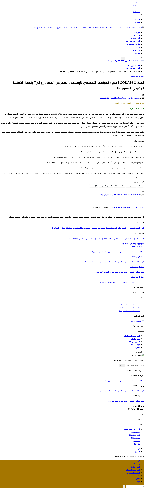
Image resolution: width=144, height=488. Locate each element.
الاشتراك (121, 365)
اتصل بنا (137, 22)
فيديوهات (136, 53)
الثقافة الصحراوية (133, 44)
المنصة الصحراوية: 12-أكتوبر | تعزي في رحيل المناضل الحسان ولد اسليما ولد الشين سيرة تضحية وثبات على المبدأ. (106, 238)
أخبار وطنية (135, 38)
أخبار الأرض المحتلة (133, 41)
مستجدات (136, 35)
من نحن (137, 19)
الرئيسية (137, 32)
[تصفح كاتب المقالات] (140, 204)
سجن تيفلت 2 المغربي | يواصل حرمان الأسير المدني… (126, 401)
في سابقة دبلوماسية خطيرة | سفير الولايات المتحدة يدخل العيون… (121, 391)
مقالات (137, 47)
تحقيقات (136, 50)
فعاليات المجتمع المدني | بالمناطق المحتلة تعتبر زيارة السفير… (123, 380)
